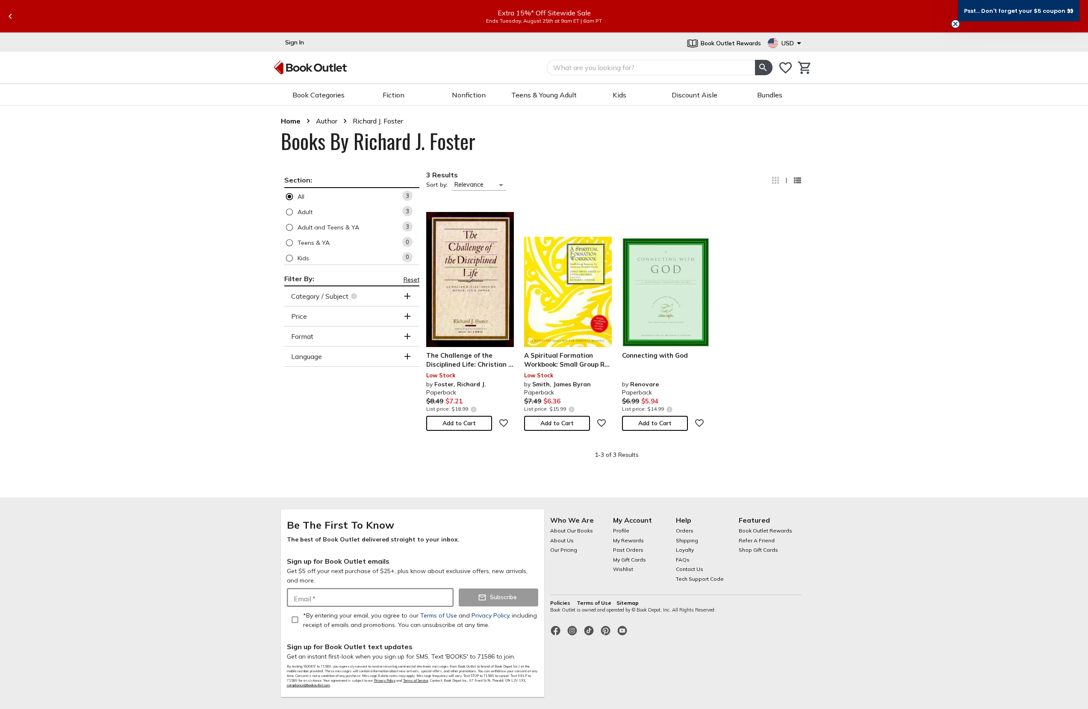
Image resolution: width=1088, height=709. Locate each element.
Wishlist (623, 569)
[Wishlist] (785, 67)
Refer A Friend (757, 540)
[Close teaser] (955, 24)
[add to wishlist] (503, 423)
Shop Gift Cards (758, 550)
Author (326, 121)
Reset (411, 279)
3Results (442, 175)
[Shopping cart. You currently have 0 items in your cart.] (804, 67)
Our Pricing (563, 550)
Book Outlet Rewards (765, 530)
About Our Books (571, 530)
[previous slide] (10, 16)
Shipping (687, 540)
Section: (298, 180)
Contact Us (689, 569)
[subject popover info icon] (355, 296)
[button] (351, 196)
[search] (763, 67)
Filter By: (299, 278)
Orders (684, 530)
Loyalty (685, 550)
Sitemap (627, 603)
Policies (561, 603)
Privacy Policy (384, 680)
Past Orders (628, 550)
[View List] (797, 180)
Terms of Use (594, 603)
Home (291, 121)
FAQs (683, 559)
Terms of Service (415, 680)
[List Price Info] (474, 409)
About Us (562, 540)
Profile (621, 530)
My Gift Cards (629, 559)
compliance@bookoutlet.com (308, 685)
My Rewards (628, 540)
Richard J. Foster (378, 121)
